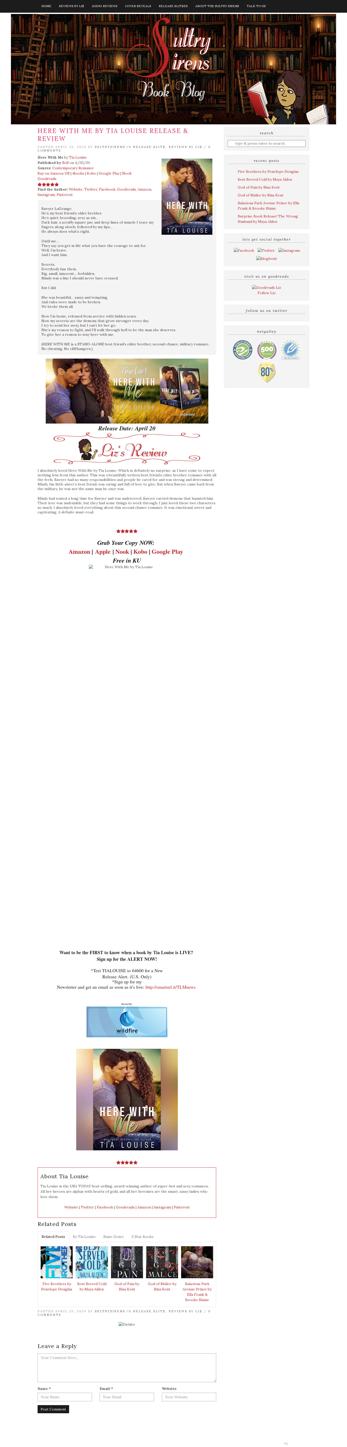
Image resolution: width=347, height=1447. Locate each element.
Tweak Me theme (269, 1443)
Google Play (109, 173)
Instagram (46, 194)
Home (46, 6)
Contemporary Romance (73, 168)
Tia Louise (78, 157)
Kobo (91, 173)
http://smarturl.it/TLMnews (171, 987)
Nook (127, 173)
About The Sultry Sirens (217, 6)
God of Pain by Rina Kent (127, 1286)
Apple (103, 551)
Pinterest (65, 194)
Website (76, 189)
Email (106, 1388)
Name (44, 1388)
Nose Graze (299, 1443)
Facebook (107, 189)
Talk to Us (256, 6)
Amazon (144, 189)
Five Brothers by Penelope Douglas (56, 1286)
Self (65, 162)
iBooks (78, 173)
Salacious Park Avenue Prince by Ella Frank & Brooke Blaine (197, 1292)
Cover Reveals (138, 6)
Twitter (90, 189)
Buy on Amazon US (54, 173)
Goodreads (47, 178)
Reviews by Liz (71, 6)
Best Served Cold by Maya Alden (91, 1286)
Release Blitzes (173, 6)
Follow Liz (267, 293)
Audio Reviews (104, 6)
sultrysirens (110, 147)
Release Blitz (149, 147)
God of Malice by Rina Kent (162, 1286)
